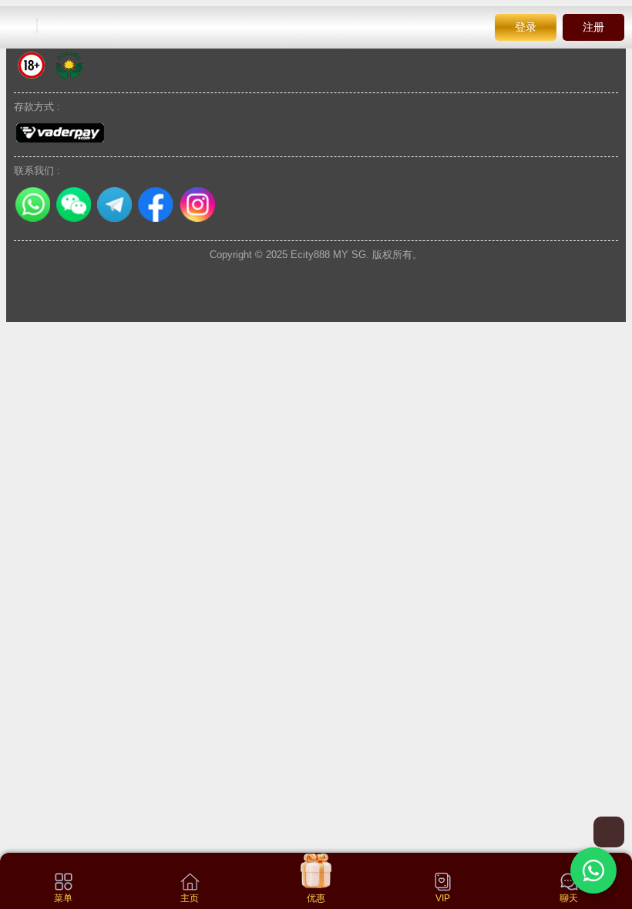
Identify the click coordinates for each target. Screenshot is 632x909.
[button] (593, 870)
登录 (525, 27)
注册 (593, 27)
